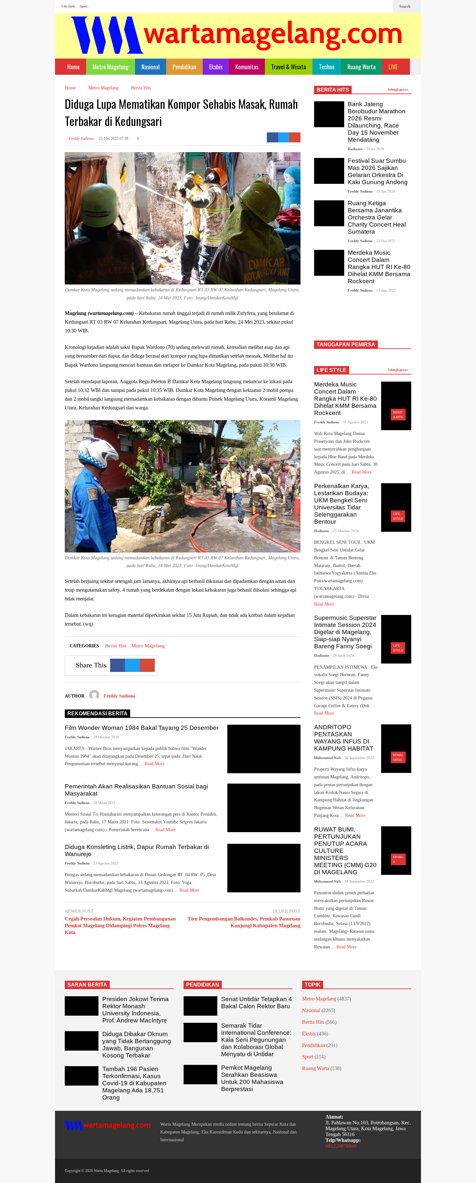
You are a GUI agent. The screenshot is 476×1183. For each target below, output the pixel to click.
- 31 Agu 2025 (385, 290)
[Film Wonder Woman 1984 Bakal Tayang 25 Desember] (263, 749)
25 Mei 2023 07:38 (113, 138)
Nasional (151, 66)
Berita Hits (116, 645)
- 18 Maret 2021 (103, 803)
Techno (326, 66)
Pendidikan (184, 66)
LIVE (394, 66)
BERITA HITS (333, 90)
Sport (83, 6)
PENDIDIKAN (202, 985)
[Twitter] (384, 6)
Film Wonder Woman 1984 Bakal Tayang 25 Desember (142, 727)
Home (73, 66)
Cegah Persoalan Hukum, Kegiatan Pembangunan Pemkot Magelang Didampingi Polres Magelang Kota (120, 925)
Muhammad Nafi (327, 758)
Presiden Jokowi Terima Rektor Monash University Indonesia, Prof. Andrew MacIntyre (135, 1010)
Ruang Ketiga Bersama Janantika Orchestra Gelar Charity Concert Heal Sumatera (377, 217)
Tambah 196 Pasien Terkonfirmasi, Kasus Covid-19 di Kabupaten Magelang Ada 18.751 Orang (134, 1083)
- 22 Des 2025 (384, 241)
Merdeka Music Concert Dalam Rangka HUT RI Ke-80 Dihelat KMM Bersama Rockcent (379, 267)
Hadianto (355, 149)
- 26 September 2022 (358, 758)
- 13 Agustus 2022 (105, 863)
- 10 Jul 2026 (374, 149)
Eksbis (215, 66)
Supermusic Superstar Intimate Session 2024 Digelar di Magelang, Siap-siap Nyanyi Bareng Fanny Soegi (345, 632)
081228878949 (341, 1146)
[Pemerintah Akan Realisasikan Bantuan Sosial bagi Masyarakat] (263, 808)
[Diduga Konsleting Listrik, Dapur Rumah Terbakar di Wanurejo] (263, 868)
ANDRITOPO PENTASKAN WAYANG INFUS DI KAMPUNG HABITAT (343, 738)
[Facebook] (364, 6)
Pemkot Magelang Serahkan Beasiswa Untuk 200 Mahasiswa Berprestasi (252, 1078)
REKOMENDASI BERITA (97, 713)
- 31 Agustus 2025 (354, 422)
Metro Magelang (111, 66)
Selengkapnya (398, 89)
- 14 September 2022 (358, 881)
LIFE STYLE (331, 370)
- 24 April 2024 (342, 655)
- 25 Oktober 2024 (345, 531)
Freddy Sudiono (81, 138)
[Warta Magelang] (237, 44)
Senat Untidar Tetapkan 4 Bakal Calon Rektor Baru (256, 1003)
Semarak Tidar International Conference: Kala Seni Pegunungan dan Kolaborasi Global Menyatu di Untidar (256, 1039)
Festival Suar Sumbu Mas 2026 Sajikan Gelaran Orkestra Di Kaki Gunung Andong (378, 171)
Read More (155, 763)
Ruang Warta (361, 66)
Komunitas (246, 66)
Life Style (68, 6)
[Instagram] (374, 6)
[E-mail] (294, 137)
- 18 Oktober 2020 (105, 737)
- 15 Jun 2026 (384, 191)
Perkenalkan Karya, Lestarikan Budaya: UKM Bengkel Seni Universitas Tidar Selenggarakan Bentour (341, 504)
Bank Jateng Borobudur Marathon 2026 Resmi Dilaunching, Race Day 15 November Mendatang (376, 122)
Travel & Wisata (288, 66)
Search (405, 6)
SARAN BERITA (87, 985)
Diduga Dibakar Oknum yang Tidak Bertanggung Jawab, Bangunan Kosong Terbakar (136, 1045)
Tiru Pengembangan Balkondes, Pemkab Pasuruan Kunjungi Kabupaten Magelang (243, 922)
